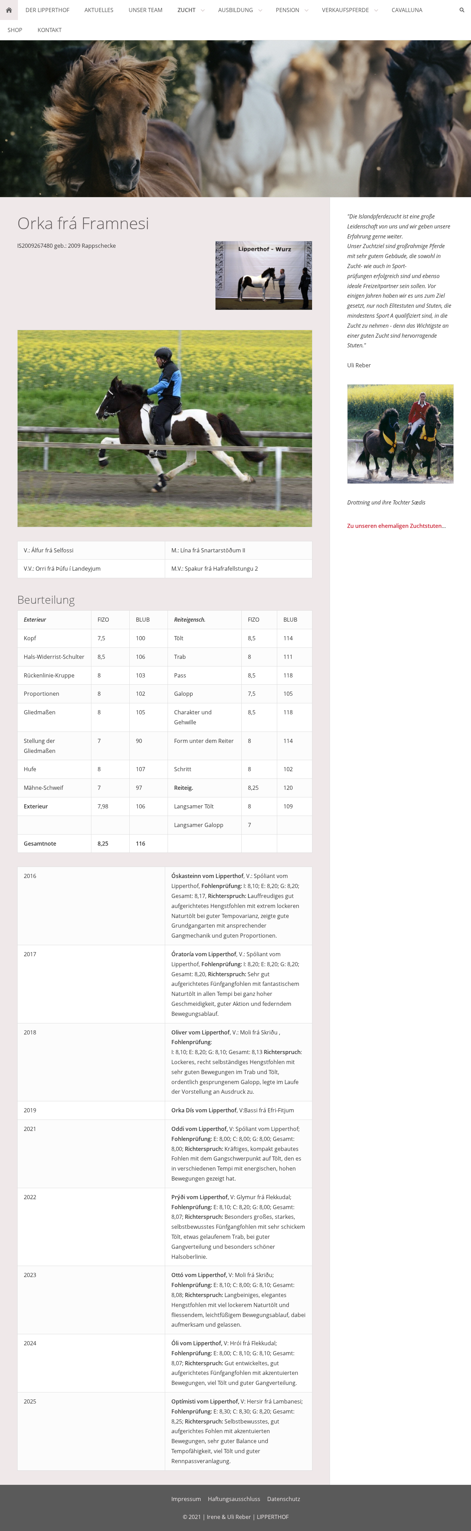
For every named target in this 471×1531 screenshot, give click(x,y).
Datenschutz (283, 1499)
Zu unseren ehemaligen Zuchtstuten (394, 526)
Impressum (186, 1499)
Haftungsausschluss (234, 1499)
